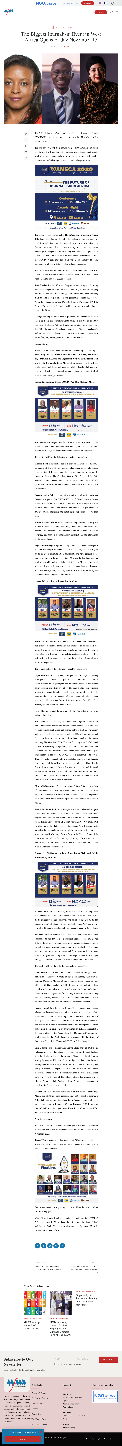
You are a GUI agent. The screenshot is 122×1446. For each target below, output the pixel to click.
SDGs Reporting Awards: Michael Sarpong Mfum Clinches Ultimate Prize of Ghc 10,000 (60, 1328)
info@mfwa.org (69, 1427)
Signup (23, 1439)
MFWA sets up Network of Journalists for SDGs (35, 1325)
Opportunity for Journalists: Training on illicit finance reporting (86, 1300)
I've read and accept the (69, 1364)
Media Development (64, 27)
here (68, 1207)
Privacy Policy (78, 1364)
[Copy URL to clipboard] (26, 157)
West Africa (67, 46)
